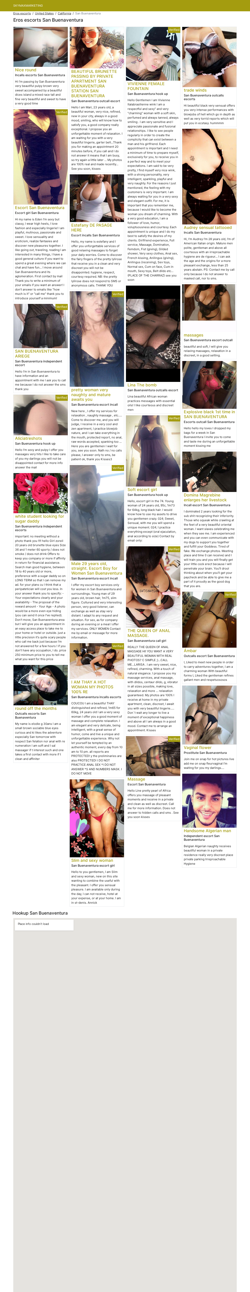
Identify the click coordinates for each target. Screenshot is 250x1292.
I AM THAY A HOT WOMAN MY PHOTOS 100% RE (92, 687)
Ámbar (190, 650)
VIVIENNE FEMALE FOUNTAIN (146, 86)
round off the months (36, 708)
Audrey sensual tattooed (208, 227)
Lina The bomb (142, 384)
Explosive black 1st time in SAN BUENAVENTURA (209, 414)
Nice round (25, 69)
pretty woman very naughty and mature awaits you (91, 394)
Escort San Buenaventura (39, 207)
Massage (136, 779)
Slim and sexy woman (92, 860)
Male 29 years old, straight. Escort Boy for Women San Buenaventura (96, 568)
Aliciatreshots (28, 438)
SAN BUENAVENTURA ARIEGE (36, 354)
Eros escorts (22, 13)
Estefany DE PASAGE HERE (91, 227)
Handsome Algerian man (207, 830)
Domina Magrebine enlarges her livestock (205, 497)
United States (44, 13)
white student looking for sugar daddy (39, 519)
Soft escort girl (142, 489)
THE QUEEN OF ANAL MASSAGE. (149, 633)
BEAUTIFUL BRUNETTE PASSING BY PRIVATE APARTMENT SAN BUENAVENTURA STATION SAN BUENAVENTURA (94, 83)
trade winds (195, 90)
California (64, 13)
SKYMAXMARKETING (28, 5)
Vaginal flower (198, 747)
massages (193, 335)
